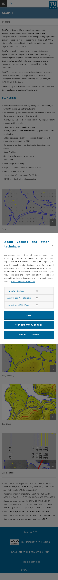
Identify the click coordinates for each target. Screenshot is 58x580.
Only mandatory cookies (29, 325)
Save (28, 315)
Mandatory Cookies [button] (15, 291)
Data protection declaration (23, 281)
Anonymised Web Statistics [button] (19, 298)
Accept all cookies (29, 335)
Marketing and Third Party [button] (18, 305)
